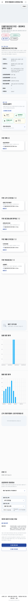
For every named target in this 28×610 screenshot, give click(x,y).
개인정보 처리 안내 (22, 596)
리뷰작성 (15, 38)
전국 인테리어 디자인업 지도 (14, 2)
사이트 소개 (4, 596)
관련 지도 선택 (6, 497)
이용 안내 (12, 598)
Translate (23, 509)
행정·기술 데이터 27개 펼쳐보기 (10, 490)
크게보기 (24, 6)
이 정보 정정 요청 (14, 545)
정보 (26, 2)
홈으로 (2, 2)
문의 (17, 598)
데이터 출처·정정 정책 (12, 596)
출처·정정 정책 (5, 523)
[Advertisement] (14, 175)
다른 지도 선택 (6, 503)
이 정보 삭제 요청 (14, 549)
